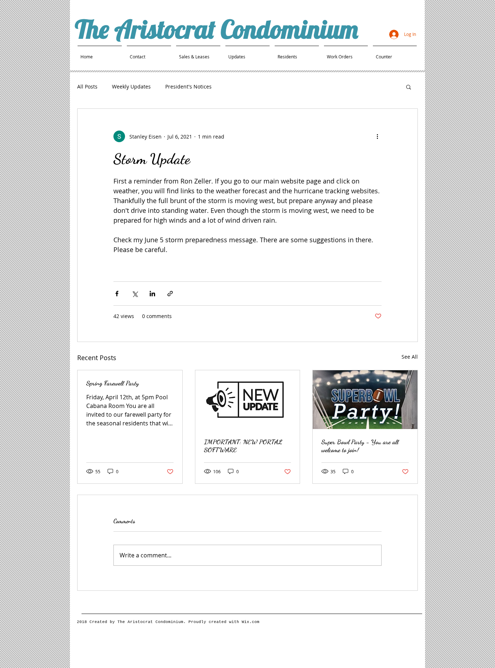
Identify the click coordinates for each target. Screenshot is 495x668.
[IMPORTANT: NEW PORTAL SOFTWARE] (247, 399)
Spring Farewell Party (112, 383)
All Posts (87, 86)
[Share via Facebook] (116, 293)
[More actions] (377, 136)
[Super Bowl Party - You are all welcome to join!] (365, 399)
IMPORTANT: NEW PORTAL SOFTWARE (243, 446)
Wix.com (250, 622)
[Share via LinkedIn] (152, 293)
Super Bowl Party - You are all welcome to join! (360, 446)
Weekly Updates (131, 86)
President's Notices (188, 86)
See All (410, 356)
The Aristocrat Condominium (216, 29)
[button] (408, 87)
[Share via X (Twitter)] (134, 293)
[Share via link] (170, 293)
